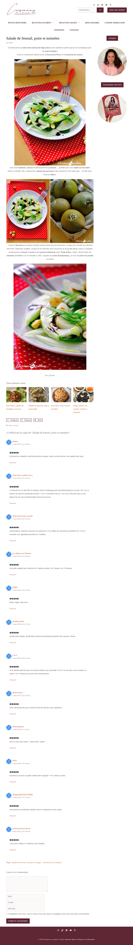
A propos (112, 38)
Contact (61, 939)
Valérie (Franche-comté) (22, 516)
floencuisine (17, 693)
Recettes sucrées (41, 23)
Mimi (14, 761)
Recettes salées (68, 23)
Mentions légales (70, 939)
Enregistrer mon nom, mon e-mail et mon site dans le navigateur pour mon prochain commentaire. (49, 914)
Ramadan (59, 30)
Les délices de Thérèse (21, 553)
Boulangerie (92, 23)
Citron (10, 425)
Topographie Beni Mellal (22, 795)
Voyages (74, 30)
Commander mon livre (112, 85)
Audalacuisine (18, 621)
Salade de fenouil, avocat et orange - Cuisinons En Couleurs (37, 862)
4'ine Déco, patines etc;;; (22, 475)
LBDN (15, 587)
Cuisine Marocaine (115, 23)
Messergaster (18, 727)
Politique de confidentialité (86, 939)
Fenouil (15, 425)
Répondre (12, 462)
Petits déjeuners (17, 23)
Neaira (15, 441)
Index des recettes (117, 10)
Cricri (14, 655)
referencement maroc (21, 829)
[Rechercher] (100, 10)
